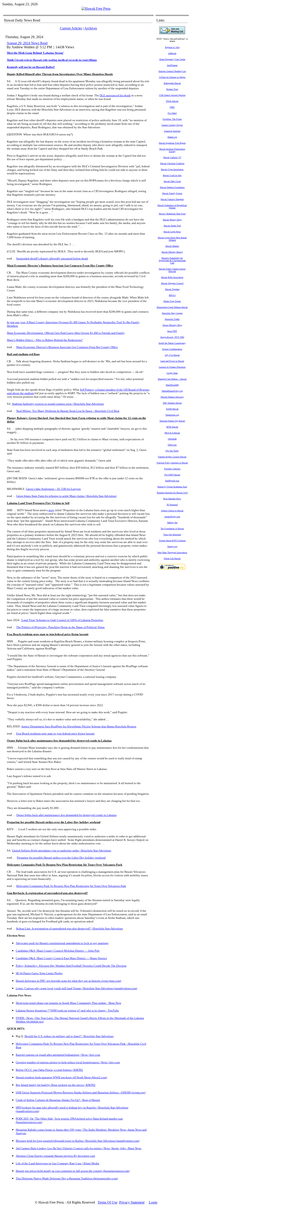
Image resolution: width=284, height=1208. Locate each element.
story (51, 510)
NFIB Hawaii (172, 427)
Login (153, 1202)
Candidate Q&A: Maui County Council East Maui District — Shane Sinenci (61, 958)
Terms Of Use (107, 1202)
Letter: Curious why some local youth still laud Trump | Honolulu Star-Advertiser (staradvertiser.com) (76, 988)
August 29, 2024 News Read (27, 43)
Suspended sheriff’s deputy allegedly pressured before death (52, 258)
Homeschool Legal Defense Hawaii (172, 307)
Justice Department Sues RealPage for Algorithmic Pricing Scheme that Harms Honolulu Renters (78, 726)
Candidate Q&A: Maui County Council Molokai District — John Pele (58, 950)
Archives (90, 28)
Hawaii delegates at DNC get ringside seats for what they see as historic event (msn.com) (68, 980)
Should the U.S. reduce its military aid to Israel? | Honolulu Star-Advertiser (69, 1036)
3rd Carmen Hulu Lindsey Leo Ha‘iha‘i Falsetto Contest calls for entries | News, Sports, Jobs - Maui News (78, 1148)
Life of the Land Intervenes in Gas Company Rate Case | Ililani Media (57, 1163)
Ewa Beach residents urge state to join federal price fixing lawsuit (55, 733)
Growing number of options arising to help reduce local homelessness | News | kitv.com (68, 1062)
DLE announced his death (115, 95)
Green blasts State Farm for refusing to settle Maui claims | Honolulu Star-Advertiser (66, 496)
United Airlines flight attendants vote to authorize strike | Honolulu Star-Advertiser (61, 850)
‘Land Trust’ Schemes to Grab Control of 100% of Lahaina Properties (62, 620)
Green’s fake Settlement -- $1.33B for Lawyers (53, 489)
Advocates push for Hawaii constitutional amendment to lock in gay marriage (62, 943)
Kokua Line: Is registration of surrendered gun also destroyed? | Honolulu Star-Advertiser (69, 928)
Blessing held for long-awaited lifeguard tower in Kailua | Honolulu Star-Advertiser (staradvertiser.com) (77, 1140)
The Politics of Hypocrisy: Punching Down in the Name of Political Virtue (60, 627)
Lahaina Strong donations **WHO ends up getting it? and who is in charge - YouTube (67, 1010)
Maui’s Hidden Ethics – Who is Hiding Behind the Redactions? (45, 340)
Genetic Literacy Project (172, 125)
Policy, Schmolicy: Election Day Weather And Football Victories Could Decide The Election (71, 965)
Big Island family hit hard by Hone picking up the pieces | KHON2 (55, 1085)
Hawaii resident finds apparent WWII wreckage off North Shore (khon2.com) (61, 1077)
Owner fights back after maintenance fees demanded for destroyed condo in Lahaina (66, 815)
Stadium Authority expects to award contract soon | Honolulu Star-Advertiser (58, 403)
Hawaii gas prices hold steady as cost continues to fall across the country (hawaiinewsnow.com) (73, 1171)
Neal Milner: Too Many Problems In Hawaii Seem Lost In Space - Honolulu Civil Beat (67, 411)
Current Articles (71, 28)
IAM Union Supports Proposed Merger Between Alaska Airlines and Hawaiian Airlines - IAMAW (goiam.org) (81, 1092)
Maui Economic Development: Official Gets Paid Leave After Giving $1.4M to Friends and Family (66, 333)
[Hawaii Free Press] (95, 8)
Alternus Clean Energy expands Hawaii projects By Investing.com (55, 1155)
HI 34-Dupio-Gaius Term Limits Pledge (39, 973)
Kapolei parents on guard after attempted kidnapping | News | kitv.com (58, 1054)
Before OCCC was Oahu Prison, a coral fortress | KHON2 (49, 1070)
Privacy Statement (131, 1202)
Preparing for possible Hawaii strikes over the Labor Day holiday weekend (61, 857)
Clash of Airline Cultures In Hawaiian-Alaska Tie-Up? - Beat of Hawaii (58, 1100)
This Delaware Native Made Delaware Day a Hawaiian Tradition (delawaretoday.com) (67, 1178)
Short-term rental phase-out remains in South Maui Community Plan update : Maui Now (68, 1003)
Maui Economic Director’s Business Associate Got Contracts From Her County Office (67, 347)
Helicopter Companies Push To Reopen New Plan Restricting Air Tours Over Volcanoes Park (71, 886)
